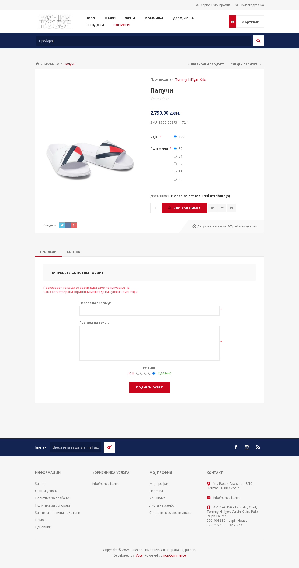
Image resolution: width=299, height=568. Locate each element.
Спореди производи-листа (170, 512)
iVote (139, 555)
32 (180, 164)
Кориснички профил (216, 5)
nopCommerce (174, 555)
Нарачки (156, 491)
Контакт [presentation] (74, 252)
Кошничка (157, 498)
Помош (40, 520)
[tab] (48, 252)
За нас (40, 483)
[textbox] (143, 41)
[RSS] (258, 447)
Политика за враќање (52, 498)
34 (180, 179)
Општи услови (46, 491)
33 (180, 171)
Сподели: (50, 225)
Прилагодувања (252, 5)
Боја (154, 136)
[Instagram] (247, 447)
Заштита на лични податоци (57, 512)
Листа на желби (162, 505)
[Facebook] (236, 447)
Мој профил (159, 483)
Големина (159, 148)
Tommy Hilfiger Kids (190, 79)
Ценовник (43, 527)
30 (180, 148)
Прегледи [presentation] (48, 252)
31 (180, 156)
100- (182, 136)
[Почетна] (37, 64)
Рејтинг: (149, 367)
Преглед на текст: (94, 322)
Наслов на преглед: (95, 303)
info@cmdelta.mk (105, 483)
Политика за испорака (53, 505)
